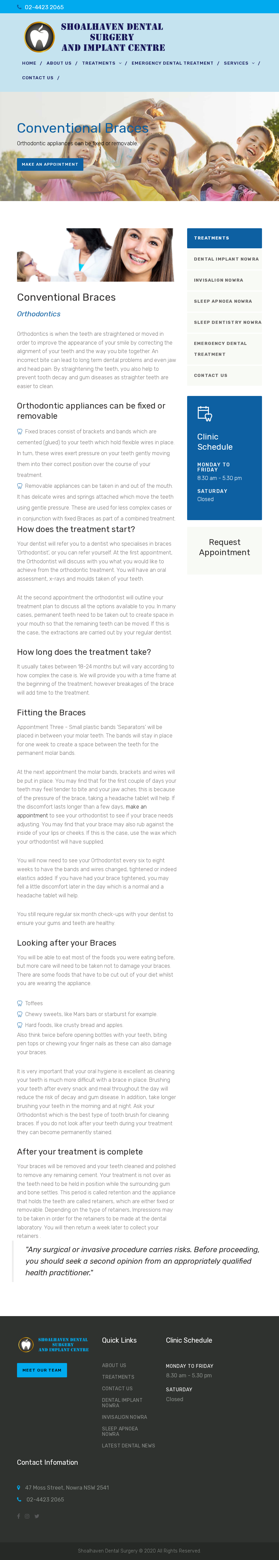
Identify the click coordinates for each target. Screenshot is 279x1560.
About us (59, 63)
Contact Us (38, 77)
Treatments (99, 63)
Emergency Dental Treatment (173, 63)
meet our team (42, 1370)
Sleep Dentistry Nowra (228, 322)
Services (236, 63)
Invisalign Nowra (218, 280)
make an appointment (50, 164)
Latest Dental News (128, 1446)
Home (29, 63)
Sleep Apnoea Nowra (223, 301)
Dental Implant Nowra (226, 259)
